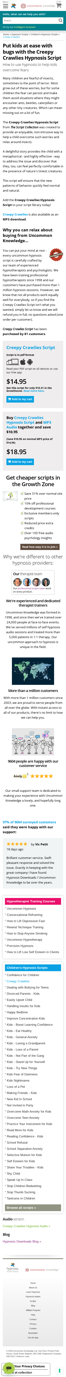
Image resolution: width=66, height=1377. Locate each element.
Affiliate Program (33, 1310)
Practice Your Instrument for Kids (29, 1124)
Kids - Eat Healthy (19, 1031)
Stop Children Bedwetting (24, 1186)
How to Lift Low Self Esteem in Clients (33, 952)
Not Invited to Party (20, 1105)
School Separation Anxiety (25, 1149)
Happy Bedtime (17, 1012)
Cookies (33, 1328)
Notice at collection (18, 1372)
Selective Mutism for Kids (24, 1155)
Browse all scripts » (21, 1207)
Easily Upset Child (19, 1000)
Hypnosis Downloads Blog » (22, 1241)
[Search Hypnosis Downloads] (60, 20)
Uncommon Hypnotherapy (24, 939)
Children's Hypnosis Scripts (27, 968)
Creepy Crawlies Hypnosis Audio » (26, 1226)
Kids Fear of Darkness (22, 1074)
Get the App (33, 1337)
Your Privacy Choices (29, 1366)
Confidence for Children (23, 975)
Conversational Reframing (24, 915)
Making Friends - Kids (22, 1093)
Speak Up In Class (19, 1180)
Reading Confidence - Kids (25, 1136)
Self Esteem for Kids (21, 1161)
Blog (33, 1306)
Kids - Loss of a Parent (22, 1049)
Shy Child (13, 1173)
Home (33, 1283)
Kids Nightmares (18, 1080)
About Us (33, 1287)
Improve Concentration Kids (26, 1018)
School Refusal (17, 1142)
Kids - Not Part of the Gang (25, 1055)
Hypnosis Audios (33, 1296)
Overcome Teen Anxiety (23, 1118)
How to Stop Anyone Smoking (27, 933)
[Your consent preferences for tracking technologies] (59, 1370)
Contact (33, 1319)
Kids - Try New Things (22, 1068)
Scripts (33, 1301)
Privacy (33, 1324)
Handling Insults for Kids (23, 1006)
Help (33, 1315)
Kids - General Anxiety (22, 1037)
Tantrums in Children (21, 1198)
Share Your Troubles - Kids (25, 1167)
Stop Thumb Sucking (21, 1192)
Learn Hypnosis (33, 1292)
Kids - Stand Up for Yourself (26, 1062)
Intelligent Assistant (25, 27)
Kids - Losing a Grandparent (26, 1043)
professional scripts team (31, 588)
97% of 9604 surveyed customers (29, 822)
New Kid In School (19, 1099)
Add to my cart (22, 399)
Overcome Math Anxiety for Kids (29, 1111)
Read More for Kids (20, 1130)
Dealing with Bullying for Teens (28, 987)
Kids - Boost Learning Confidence (30, 1024)
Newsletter (33, 1333)
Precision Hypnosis (20, 946)
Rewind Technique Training (25, 927)
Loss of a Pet (16, 1086)
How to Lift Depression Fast (26, 921)
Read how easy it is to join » (40, 547)
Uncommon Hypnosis (21, 908)
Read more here (33, 391)
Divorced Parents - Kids (23, 993)
